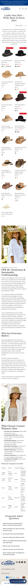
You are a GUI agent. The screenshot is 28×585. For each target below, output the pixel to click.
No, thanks (7, 298)
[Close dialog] (26, 283)
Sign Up (7, 296)
